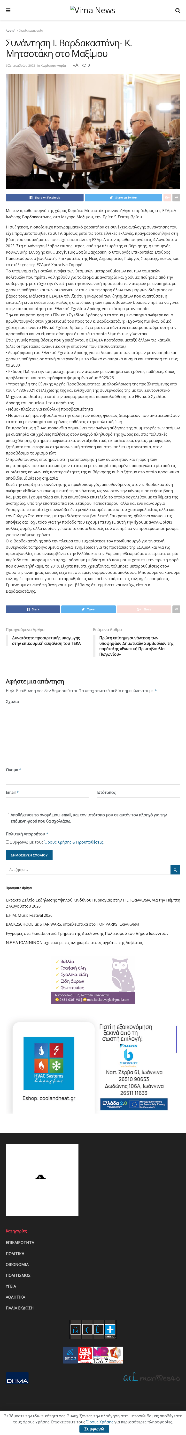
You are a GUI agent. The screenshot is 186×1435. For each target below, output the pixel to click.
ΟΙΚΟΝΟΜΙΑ (17, 1264)
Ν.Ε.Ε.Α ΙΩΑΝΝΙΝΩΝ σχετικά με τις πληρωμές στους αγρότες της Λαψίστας (74, 942)
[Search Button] (175, 869)
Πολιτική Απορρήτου (27, 834)
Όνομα (14, 769)
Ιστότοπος (106, 792)
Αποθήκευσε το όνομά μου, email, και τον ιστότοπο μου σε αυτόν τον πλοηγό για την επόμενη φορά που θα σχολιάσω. (89, 818)
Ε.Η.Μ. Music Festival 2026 (29, 915)
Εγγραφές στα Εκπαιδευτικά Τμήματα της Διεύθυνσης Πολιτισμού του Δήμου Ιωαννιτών (87, 933)
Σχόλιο (12, 701)
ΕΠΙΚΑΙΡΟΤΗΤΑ (20, 1242)
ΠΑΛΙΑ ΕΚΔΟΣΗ (20, 1308)
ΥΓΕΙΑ (11, 1286)
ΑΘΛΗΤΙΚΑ (15, 1297)
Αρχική (11, 30)
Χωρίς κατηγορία (31, 30)
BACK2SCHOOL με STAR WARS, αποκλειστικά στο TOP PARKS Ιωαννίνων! (72, 924)
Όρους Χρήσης (99, 1422)
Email (12, 792)
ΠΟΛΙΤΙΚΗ (15, 1253)
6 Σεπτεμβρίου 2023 (20, 65)
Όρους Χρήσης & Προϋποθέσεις (73, 842)
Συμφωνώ (94, 1429)
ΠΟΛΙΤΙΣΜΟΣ (18, 1275)
